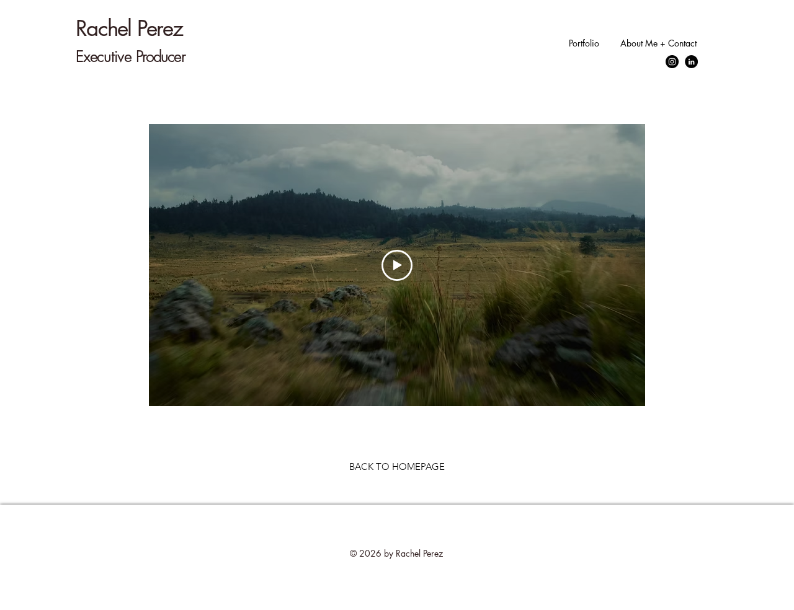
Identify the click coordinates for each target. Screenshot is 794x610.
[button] (582, 43)
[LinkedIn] (691, 61)
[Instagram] (672, 61)
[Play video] (397, 265)
